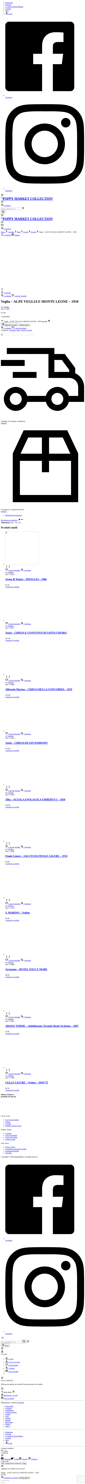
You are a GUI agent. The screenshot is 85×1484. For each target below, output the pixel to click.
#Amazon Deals (11, 1412)
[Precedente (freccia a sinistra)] (2, 1482)
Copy (24, 1463)
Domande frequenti (12, 1151)
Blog (7, 11)
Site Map (8, 1153)
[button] (6, 296)
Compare (8, 1133)
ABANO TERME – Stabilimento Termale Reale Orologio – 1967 (41, 1025)
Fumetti (8, 1418)
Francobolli (9, 1406)
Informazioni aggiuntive (13, 515)
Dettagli (3, 423)
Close (6, 1346)
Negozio (8, 5)
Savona (33, 232)
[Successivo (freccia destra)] (4, 1482)
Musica (7, 1424)
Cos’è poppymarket (12, 1120)
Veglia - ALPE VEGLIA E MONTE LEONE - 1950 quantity (25, 321)
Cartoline (11, 232)
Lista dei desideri (11, 1135)
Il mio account (10, 1139)
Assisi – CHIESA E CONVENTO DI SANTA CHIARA (36, 632)
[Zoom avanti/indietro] (8, 1480)
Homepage (9, 3)
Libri (7, 1416)
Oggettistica (9, 1410)
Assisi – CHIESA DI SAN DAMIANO (26, 742)
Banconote (9, 1422)
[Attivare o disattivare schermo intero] (6, 1480)
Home (3, 232)
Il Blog (7, 1122)
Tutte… (8, 1426)
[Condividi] (4, 1480)
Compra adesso (24, 325)
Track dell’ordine (11, 1137)
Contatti (8, 9)
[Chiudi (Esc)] (2, 1480)
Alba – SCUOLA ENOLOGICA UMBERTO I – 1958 (35, 799)
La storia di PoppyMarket (14, 7)
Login (10, 14)
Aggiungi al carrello (11, 1478)
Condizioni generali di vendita (15, 1149)
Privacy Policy (10, 1147)
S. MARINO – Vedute (17, 912)
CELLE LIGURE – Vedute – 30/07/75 (26, 1082)
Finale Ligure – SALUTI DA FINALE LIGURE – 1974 (36, 856)
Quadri (7, 1414)
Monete (8, 1420)
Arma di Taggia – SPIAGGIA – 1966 (26, 579)
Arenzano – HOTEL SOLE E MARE (26, 969)
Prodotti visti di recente (13, 1126)
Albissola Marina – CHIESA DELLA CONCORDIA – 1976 (38, 689)
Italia (18, 232)
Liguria (25, 232)
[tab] (44, 515)
